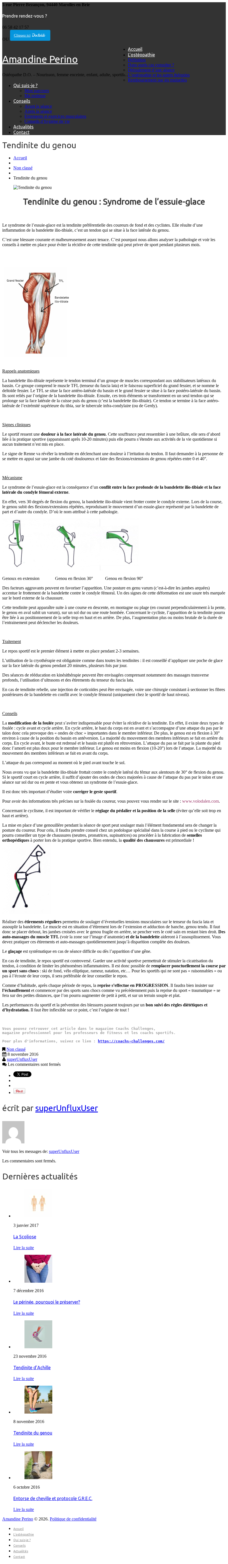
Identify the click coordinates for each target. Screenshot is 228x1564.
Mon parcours (36, 90)
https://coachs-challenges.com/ (131, 1041)
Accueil (135, 49)
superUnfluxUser (22, 1059)
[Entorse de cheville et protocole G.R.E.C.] (38, 1477)
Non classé (23, 167)
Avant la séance (38, 106)
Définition (137, 59)
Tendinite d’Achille (32, 1367)
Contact (21, 132)
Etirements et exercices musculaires (55, 116)
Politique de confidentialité (73, 1519)
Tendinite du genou (32, 1432)
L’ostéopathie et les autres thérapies (159, 75)
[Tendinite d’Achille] (38, 1346)
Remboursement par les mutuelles (157, 80)
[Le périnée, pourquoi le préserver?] (38, 1281)
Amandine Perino (40, 59)
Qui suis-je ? (25, 85)
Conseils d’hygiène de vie (47, 121)
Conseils (21, 101)
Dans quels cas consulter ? (151, 65)
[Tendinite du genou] (38, 1412)
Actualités (23, 126)
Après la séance (38, 111)
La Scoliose (24, 1236)
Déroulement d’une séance (151, 70)
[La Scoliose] (38, 1215)
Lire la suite (23, 1247)
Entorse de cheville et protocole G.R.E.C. (52, 1498)
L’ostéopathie (141, 54)
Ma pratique (35, 95)
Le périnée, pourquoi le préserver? (46, 1301)
